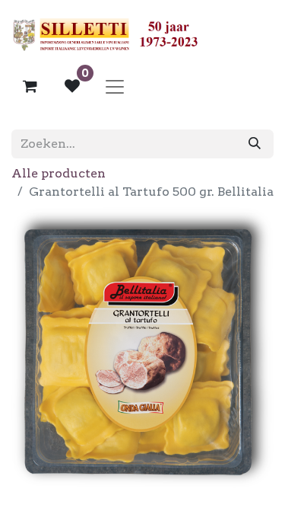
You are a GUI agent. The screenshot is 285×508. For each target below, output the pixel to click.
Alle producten (58, 173)
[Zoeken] (255, 143)
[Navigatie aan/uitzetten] (115, 86)
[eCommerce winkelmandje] (29, 86)
